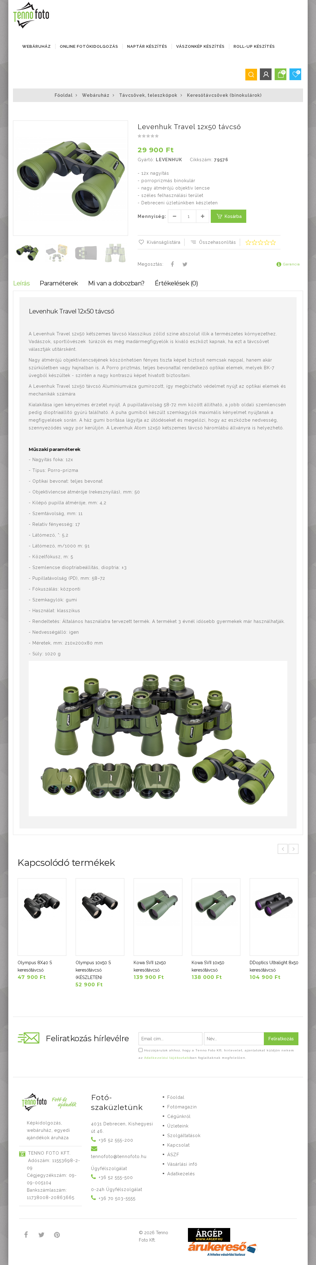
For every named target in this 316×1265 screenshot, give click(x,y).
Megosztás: (151, 264)
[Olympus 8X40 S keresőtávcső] (42, 917)
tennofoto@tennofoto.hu (119, 1156)
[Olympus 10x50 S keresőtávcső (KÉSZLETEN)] (100, 917)
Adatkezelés (181, 1173)
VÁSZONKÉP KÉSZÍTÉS (200, 46)
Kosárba (233, 216)
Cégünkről (179, 1116)
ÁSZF (173, 1154)
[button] (123, 126)
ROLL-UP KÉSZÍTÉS (254, 46)
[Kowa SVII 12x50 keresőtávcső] (158, 917)
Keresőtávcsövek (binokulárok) (224, 95)
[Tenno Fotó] (32, 15)
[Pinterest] (57, 1235)
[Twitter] (184, 264)
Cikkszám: (201, 159)
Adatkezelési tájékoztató (167, 1057)
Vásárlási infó (182, 1164)
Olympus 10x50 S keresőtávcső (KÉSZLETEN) (93, 970)
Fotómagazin (182, 1106)
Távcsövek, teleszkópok (148, 95)
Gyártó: (146, 159)
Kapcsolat (178, 1145)
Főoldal (64, 95)
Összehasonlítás (217, 242)
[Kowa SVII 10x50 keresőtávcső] (216, 917)
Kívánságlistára (164, 242)
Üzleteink (178, 1126)
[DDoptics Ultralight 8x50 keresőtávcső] (274, 917)
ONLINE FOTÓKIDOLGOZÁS (89, 46)
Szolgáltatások (184, 1135)
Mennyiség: (152, 216)
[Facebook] (172, 264)
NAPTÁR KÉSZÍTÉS (147, 46)
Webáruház (36, 46)
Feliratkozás (281, 1038)
